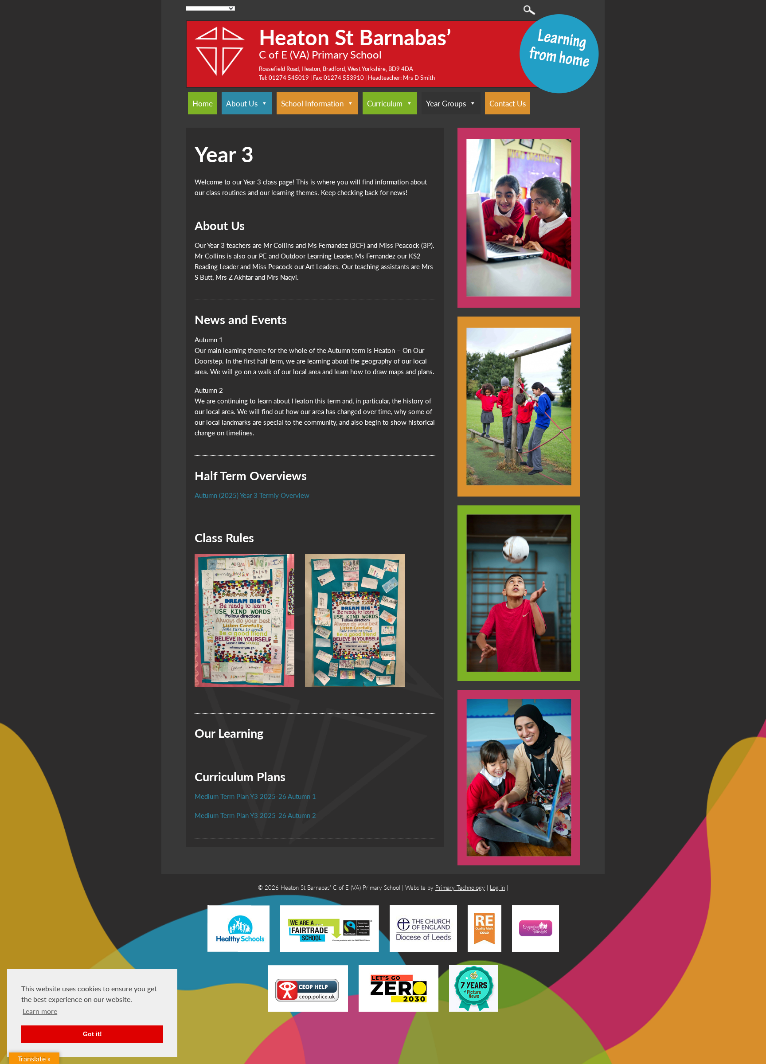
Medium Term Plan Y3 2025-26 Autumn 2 (255, 815)
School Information (312, 103)
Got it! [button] (92, 1033)
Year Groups (446, 103)
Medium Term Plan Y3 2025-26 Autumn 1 (255, 796)
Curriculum (385, 103)
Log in (497, 887)
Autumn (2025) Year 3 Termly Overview (252, 495)
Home (202, 103)
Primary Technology (460, 887)
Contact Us (507, 103)
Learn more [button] (40, 1011)
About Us (242, 103)
